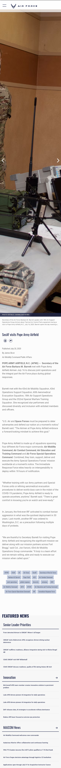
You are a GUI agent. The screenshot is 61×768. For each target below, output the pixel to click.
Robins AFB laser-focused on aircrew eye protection (21, 717)
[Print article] (5, 340)
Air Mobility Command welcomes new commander (21, 735)
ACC (34, 577)
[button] (4, 6)
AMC (52, 582)
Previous (3, 160)
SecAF (34, 572)
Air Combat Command (25, 450)
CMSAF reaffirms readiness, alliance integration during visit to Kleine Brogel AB (30, 651)
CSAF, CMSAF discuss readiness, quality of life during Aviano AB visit (27, 667)
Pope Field (26, 577)
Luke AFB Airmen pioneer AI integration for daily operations (24, 695)
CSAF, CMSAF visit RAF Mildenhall (15, 660)
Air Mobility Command (10, 586)
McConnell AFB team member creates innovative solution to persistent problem (28, 686)
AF (19, 572)
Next (58, 160)
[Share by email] (10, 340)
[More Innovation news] (56, 678)
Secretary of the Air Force (48, 572)
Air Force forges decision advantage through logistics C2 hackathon (27, 757)
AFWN (6, 572)
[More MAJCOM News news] (56, 728)
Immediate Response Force (47, 591)
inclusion (44, 582)
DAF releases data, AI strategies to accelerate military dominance (26, 710)
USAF (13, 572)
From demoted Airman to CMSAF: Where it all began (21, 633)
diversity (35, 582)
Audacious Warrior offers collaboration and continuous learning (25, 743)
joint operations (12, 582)
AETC (22, 586)
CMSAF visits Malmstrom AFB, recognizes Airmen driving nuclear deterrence (26, 641)
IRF (34, 591)
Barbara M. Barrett (14, 577)
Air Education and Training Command (46, 586)
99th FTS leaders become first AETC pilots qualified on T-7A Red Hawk (28, 750)
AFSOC (29, 586)
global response (25, 582)
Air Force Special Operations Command (18, 591)
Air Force (26, 572)
